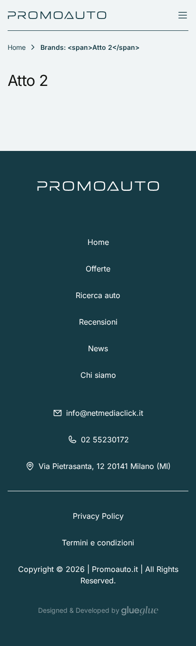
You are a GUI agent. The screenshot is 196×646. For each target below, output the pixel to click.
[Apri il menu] (182, 15)
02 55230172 (105, 439)
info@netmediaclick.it (104, 413)
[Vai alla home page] (57, 15)
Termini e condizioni (98, 542)
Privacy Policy (98, 516)
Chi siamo (98, 375)
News (98, 348)
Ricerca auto (98, 295)
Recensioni (98, 322)
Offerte (98, 268)
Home (98, 242)
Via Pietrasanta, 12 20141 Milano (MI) (105, 466)
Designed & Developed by (79, 610)
